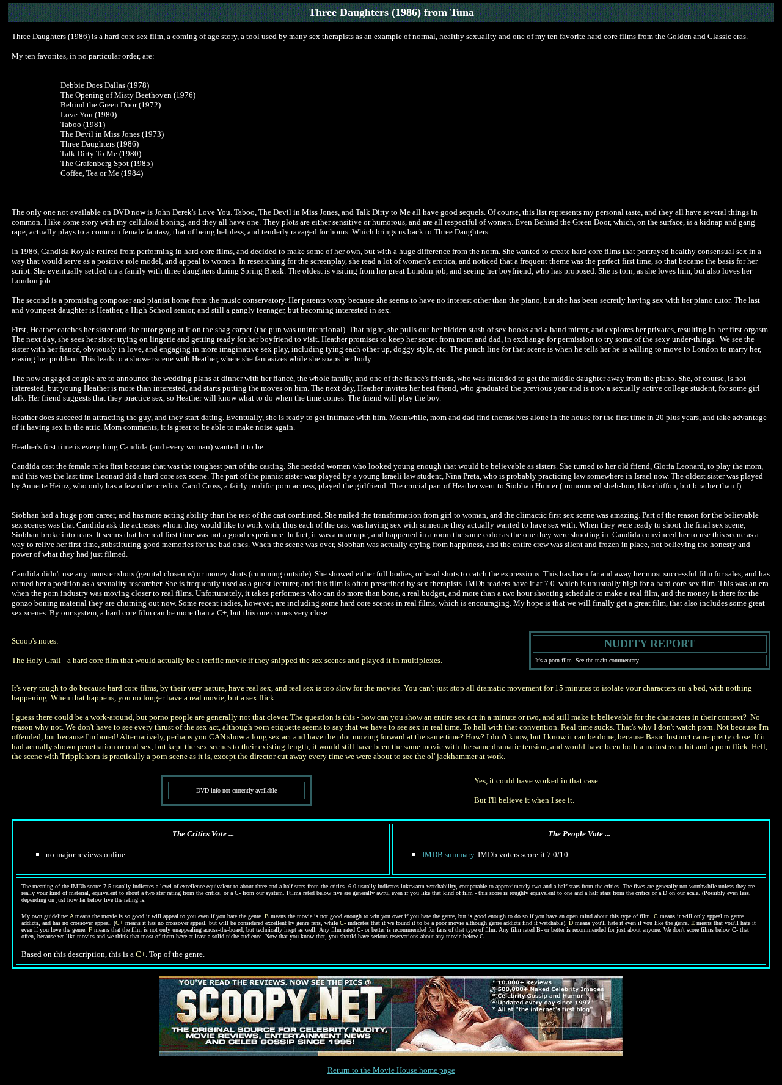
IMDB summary (448, 854)
